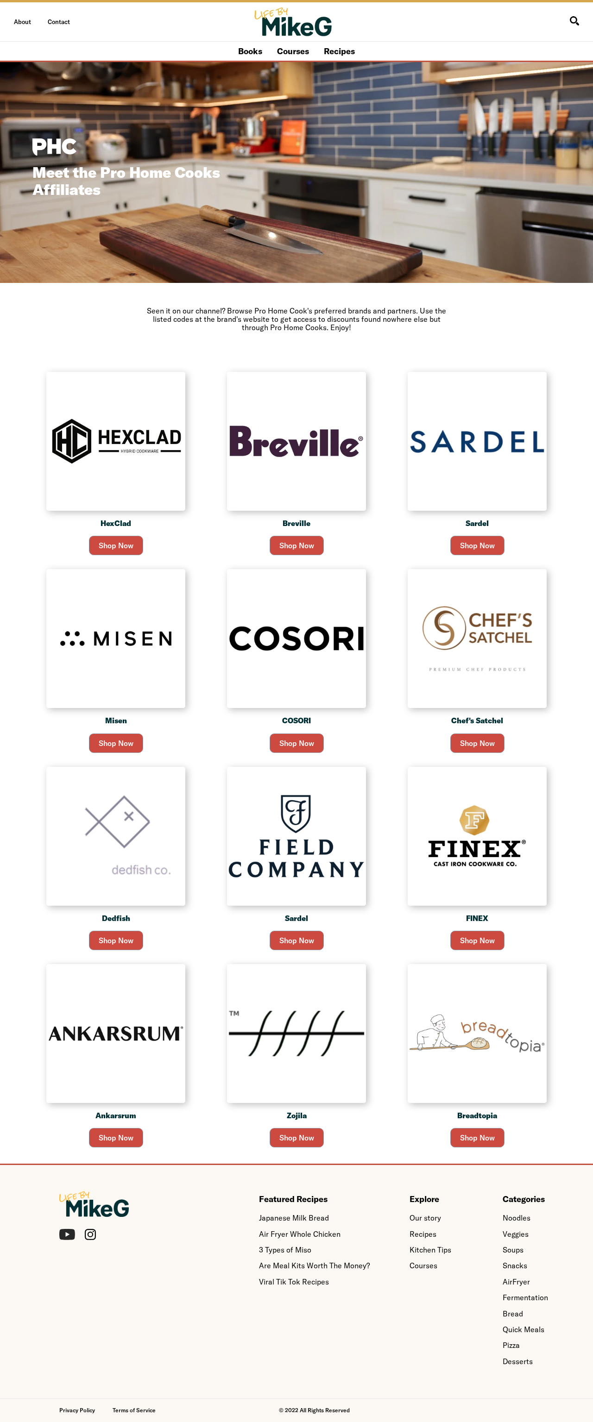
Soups (513, 1250)
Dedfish (116, 918)
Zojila (297, 1115)
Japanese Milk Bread (294, 1218)
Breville (296, 523)
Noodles (516, 1218)
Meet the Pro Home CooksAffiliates (126, 181)
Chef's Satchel (477, 720)
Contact (59, 21)
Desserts (518, 1361)
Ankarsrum (115, 1115)
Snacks (515, 1265)
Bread (513, 1313)
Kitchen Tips (430, 1250)
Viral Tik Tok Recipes (294, 1282)
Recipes (339, 51)
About (22, 21)
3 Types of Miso (285, 1250)
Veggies (516, 1234)
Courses (293, 51)
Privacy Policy (77, 1410)
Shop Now (116, 545)
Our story (425, 1218)
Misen (116, 720)
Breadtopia (477, 1115)
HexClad (116, 523)
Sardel (477, 523)
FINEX (477, 918)
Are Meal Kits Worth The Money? (314, 1265)
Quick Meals (523, 1329)
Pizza (511, 1345)
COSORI (296, 720)
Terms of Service (134, 1410)
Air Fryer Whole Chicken (300, 1234)
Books (250, 51)
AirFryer (516, 1282)
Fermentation (525, 1297)
